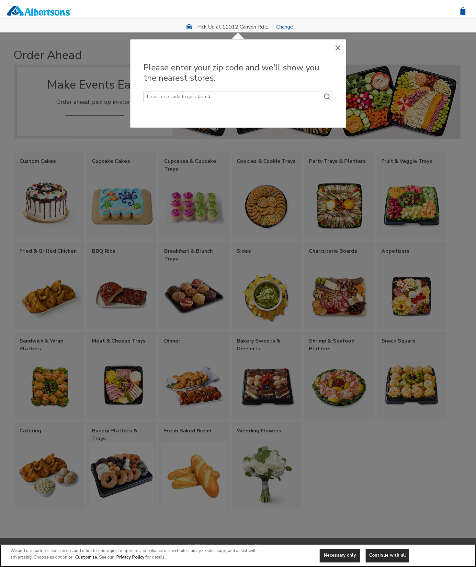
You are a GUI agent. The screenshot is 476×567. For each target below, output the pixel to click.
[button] (463, 10)
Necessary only (340, 555)
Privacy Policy (130, 557)
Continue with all (387, 555)
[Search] (327, 96)
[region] (238, 556)
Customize (86, 557)
